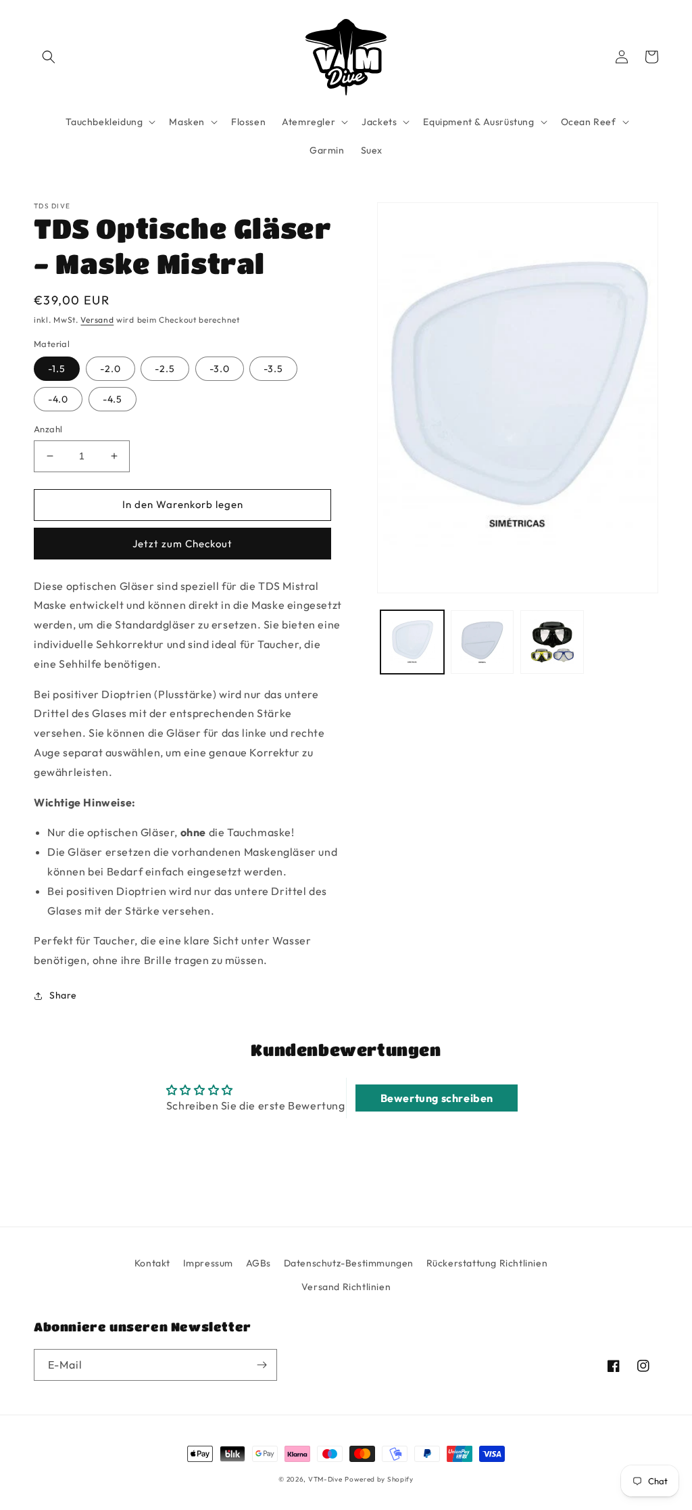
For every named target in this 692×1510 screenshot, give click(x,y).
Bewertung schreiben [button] (436, 1098)
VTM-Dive (325, 1479)
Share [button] (63, 995)
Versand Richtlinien (346, 1287)
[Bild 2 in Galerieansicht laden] (482, 641)
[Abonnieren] (261, 1365)
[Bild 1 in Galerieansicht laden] (411, 641)
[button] (49, 57)
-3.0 (219, 369)
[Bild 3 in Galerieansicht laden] (551, 641)
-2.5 (165, 369)
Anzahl (48, 429)
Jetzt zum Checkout (182, 543)
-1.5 (57, 369)
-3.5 (273, 369)
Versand (97, 320)
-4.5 (112, 399)
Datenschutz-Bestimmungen (349, 1263)
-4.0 (58, 399)
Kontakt (152, 1263)
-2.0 (110, 369)
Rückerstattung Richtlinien (487, 1263)
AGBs (258, 1263)
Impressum (208, 1263)
